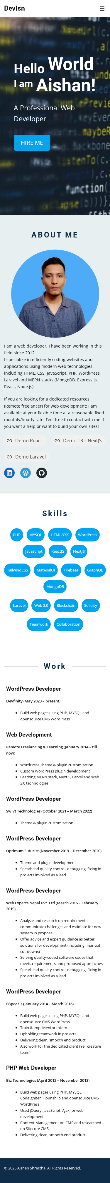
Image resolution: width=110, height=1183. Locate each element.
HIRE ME (32, 143)
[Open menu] (102, 8)
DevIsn (14, 8)
